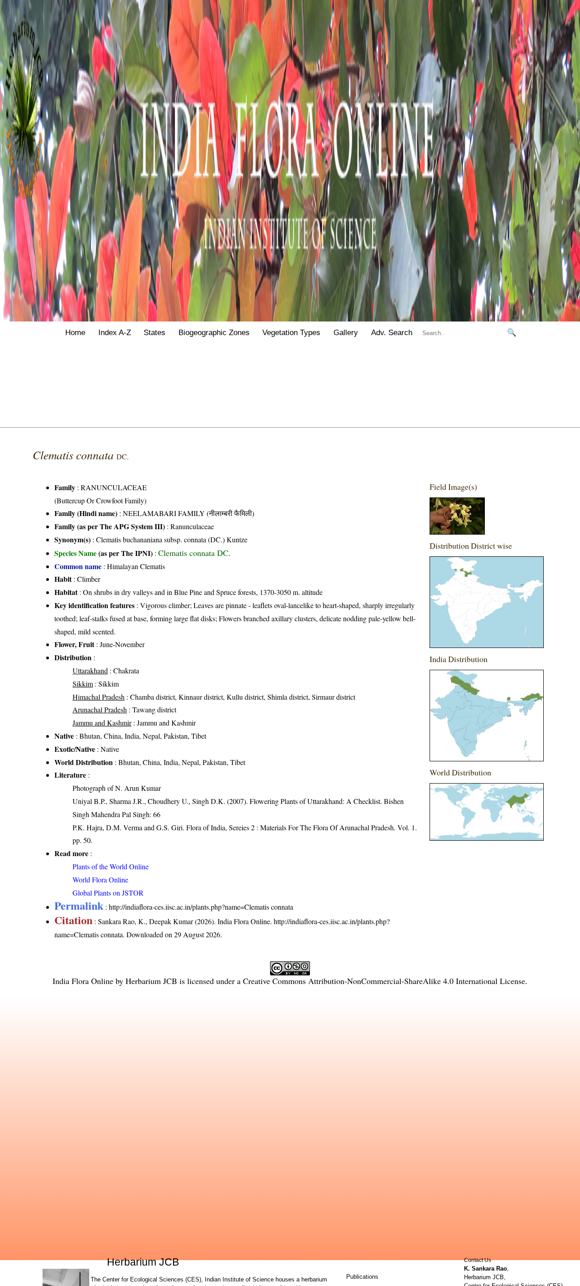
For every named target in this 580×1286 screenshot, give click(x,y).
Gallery (346, 332)
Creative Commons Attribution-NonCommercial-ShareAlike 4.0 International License (384, 980)
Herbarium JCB (151, 980)
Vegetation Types (291, 332)
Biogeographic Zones (214, 332)
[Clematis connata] (457, 531)
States (154, 332)
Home (75, 332)
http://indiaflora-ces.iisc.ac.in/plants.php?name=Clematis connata (201, 906)
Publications (362, 1276)
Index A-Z (114, 332)
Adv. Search (391, 332)
